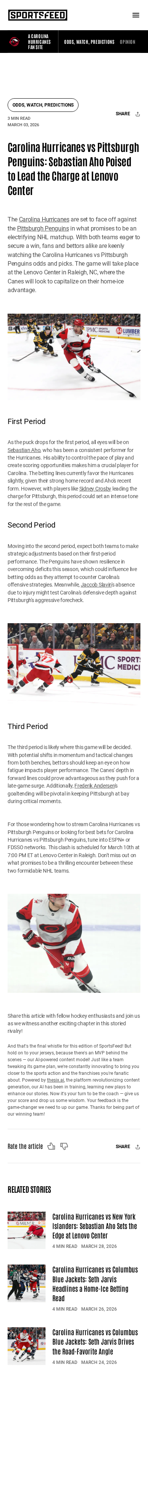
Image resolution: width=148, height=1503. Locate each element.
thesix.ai (55, 1080)
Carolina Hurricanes (44, 219)
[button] (89, 41)
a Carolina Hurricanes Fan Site (39, 41)
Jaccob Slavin (96, 585)
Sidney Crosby (95, 489)
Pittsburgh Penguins (43, 228)
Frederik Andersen (94, 786)
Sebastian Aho (24, 450)
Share (123, 113)
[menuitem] (89, 41)
